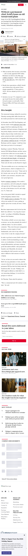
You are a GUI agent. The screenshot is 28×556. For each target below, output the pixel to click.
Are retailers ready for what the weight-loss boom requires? (14, 396)
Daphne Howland (9, 31)
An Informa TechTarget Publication (14, 1)
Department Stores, (14, 316)
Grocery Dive (16, 517)
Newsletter (4, 507)
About (2, 500)
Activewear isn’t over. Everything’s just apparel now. (13, 370)
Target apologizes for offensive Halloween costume (15, 411)
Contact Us (4, 505)
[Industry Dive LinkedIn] (2, 491)
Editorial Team (5, 503)
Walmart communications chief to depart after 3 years (14, 432)
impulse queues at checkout (12, 199)
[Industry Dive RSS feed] (11, 491)
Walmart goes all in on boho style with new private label (14, 418)
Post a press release (12, 479)
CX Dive (15, 515)
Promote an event (18, 507)
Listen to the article (10, 64)
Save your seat (6, 552)
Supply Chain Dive (18, 522)
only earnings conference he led (9, 140)
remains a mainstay (11, 181)
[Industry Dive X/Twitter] (8, 491)
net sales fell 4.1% (10, 80)
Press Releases (5, 514)
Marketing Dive (17, 520)
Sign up (20, 4)
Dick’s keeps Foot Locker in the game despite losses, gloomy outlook (14, 425)
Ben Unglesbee (5, 307)
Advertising (16, 502)
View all (4, 479)
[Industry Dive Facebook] (5, 491)
